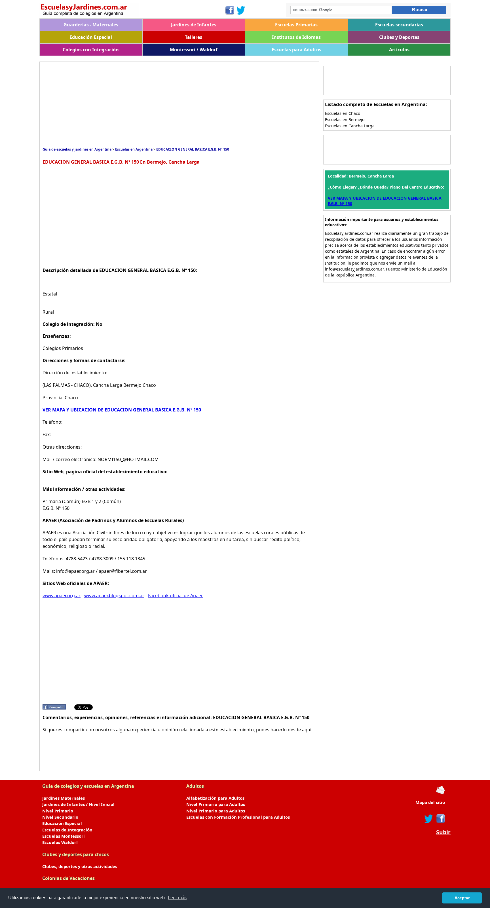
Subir (443, 832)
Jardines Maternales (63, 798)
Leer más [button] (177, 897)
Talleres (193, 37)
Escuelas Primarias (296, 25)
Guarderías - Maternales (91, 25)
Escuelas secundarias (399, 25)
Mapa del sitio (430, 802)
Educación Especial (90, 37)
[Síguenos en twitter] (428, 818)
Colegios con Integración (91, 50)
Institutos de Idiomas (296, 37)
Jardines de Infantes (193, 25)
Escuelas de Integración (67, 830)
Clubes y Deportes (399, 37)
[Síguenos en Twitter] (241, 10)
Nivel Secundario (60, 817)
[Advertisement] (146, 104)
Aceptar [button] (462, 898)
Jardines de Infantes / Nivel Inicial (78, 804)
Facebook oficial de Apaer (175, 595)
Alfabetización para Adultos (215, 798)
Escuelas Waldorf (60, 842)
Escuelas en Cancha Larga (350, 125)
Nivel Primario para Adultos (215, 804)
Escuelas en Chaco (342, 113)
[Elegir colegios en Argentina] (132, 10)
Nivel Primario (57, 811)
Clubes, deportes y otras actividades (79, 866)
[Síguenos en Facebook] (229, 10)
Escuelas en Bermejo (344, 119)
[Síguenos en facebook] (440, 818)
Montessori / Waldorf (193, 50)
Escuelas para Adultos (296, 50)
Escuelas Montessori (63, 836)
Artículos (399, 50)
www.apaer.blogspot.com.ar (114, 595)
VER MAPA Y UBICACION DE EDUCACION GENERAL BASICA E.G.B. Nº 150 (122, 410)
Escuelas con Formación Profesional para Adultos (238, 817)
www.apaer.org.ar (62, 595)
